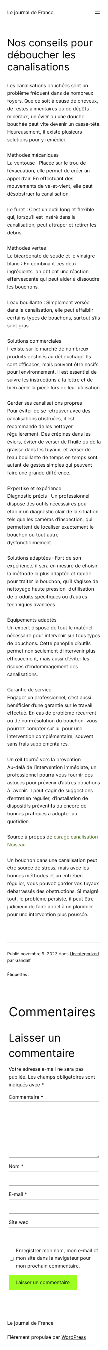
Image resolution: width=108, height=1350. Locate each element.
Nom (16, 1166)
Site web (18, 1222)
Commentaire (26, 1097)
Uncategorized (84, 953)
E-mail (18, 1194)
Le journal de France (30, 12)
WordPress (74, 1337)
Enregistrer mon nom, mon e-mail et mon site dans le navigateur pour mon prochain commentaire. (57, 1258)
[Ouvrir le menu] (97, 12)
